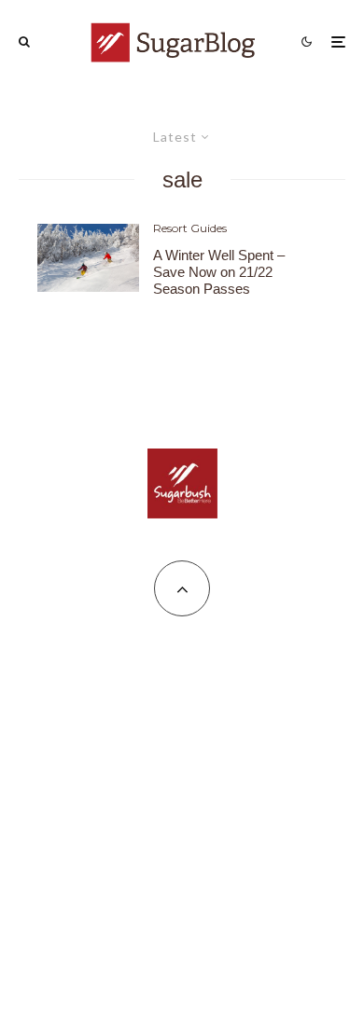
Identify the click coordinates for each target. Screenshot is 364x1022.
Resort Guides (190, 228)
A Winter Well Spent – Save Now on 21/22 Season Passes (219, 272)
